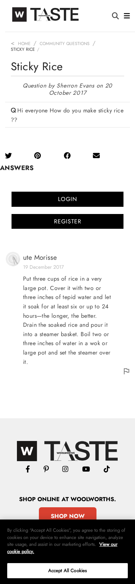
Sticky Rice (23, 49)
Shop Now (68, 516)
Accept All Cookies (67, 570)
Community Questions (65, 43)
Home (24, 43)
